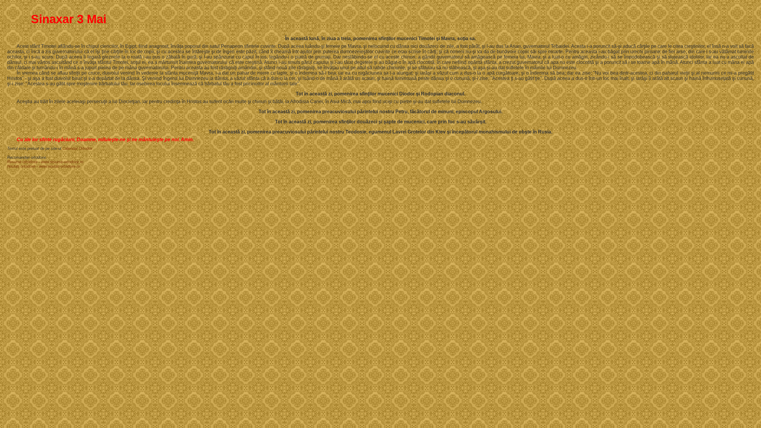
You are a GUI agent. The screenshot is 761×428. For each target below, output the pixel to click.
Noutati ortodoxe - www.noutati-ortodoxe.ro (43, 166)
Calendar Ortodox (77, 148)
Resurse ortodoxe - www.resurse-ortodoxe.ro (45, 162)
